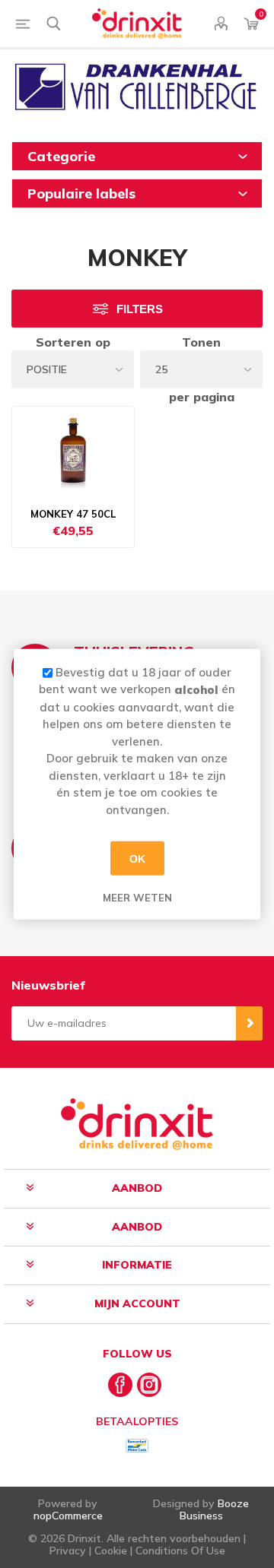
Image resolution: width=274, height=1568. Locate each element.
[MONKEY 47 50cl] (73, 452)
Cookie (110, 1550)
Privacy (67, 1550)
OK (137, 858)
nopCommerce (68, 1515)
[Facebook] (120, 1385)
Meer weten (137, 898)
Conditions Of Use (180, 1550)
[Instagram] (149, 1385)
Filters (139, 309)
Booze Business (215, 1509)
